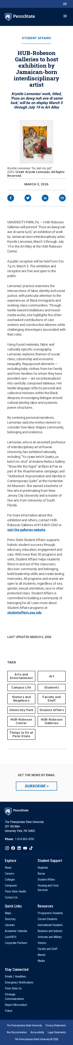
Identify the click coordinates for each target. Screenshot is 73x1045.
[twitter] (28, 198)
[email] (62, 198)
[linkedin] (45, 198)
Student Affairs (36, 38)
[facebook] (10, 198)
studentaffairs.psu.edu (24, 613)
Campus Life (21, 687)
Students (51, 687)
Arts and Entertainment (21, 676)
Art (51, 676)
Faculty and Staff (51, 698)
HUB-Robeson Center (21, 721)
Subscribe (35, 786)
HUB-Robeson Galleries (52, 721)
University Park (21, 710)
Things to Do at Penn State (21, 734)
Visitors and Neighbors (21, 698)
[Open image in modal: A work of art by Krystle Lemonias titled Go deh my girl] (36, 142)
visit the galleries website (26, 530)
